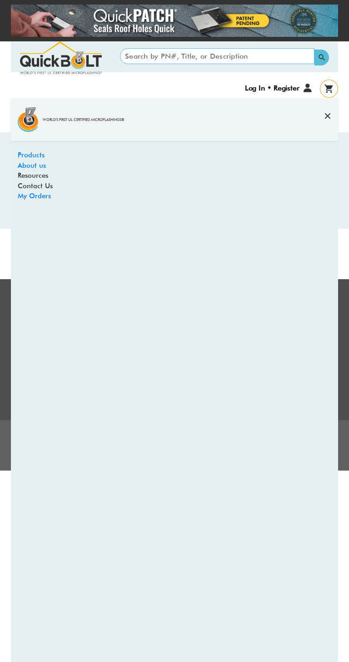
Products (31, 155)
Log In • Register (272, 88)
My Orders (34, 196)
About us (32, 165)
